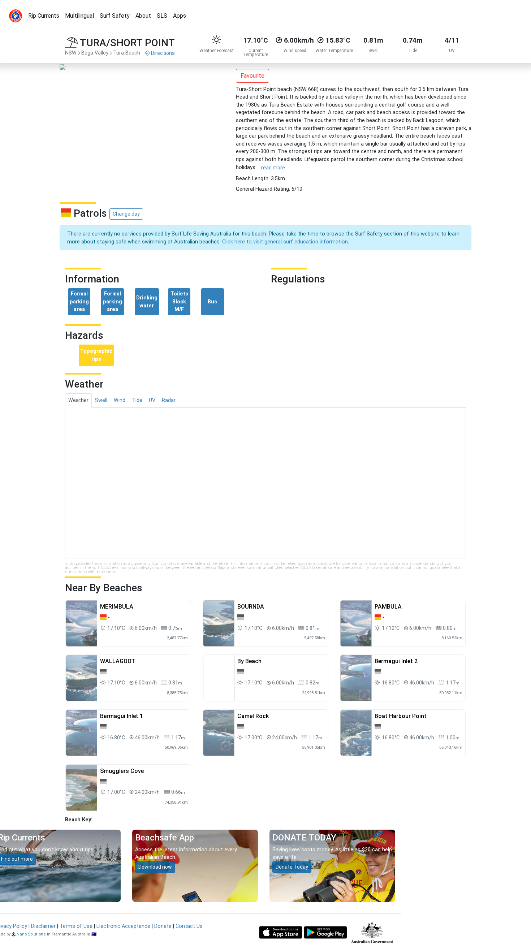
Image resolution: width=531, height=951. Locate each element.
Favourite (252, 75)
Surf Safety (115, 15)
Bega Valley (94, 53)
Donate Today (292, 867)
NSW (71, 53)
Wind (119, 400)
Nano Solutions (31, 934)
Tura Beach (126, 53)
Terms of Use (76, 926)
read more (273, 167)
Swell (101, 400)
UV (152, 400)
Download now (155, 867)
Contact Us (189, 926)
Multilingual (79, 15)
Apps (179, 15)
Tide (137, 400)
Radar (169, 400)
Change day (126, 214)
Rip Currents (43, 15)
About (143, 15)
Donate (163, 926)
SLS (162, 15)
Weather (78, 400)
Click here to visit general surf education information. (285, 242)
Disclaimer (43, 926)
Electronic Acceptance (123, 926)
